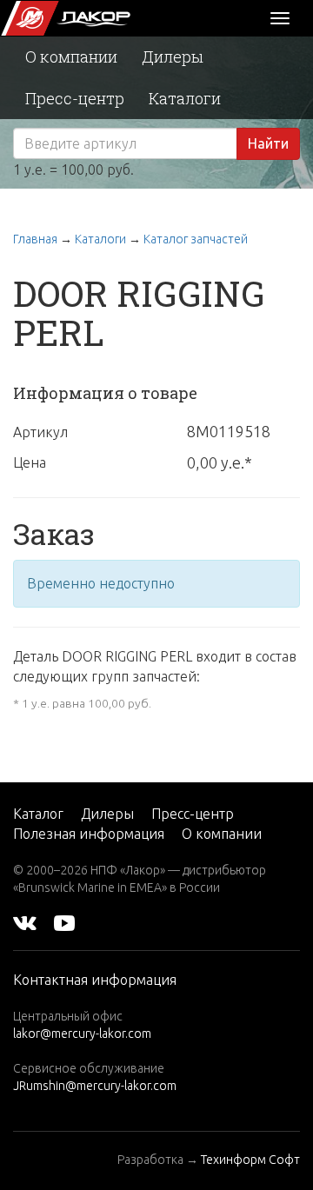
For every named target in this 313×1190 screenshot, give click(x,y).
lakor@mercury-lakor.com (82, 1033)
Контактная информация (94, 979)
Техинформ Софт (250, 1160)
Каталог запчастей (195, 239)
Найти (268, 143)
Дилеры (172, 56)
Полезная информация (88, 833)
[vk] (25, 922)
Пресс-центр (74, 98)
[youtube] (64, 922)
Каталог (38, 813)
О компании (71, 56)
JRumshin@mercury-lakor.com (94, 1086)
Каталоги (185, 98)
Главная (35, 239)
